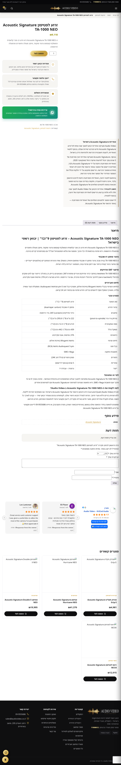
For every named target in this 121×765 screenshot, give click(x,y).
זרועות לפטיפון (100, 15)
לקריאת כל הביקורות (99, 521)
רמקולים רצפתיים (74, 718)
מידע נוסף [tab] (103, 222)
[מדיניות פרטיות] (6, 752)
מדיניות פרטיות (49, 727)
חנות (109, 15)
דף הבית (116, 15)
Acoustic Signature (31, 128)
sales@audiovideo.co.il (16, 718)
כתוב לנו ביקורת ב (100, 526)
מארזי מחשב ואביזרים (74, 744)
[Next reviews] (4, 518)
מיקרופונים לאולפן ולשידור (72, 731)
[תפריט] (116, 8)
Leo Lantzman (25, 505)
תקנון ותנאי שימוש (48, 718)
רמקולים (79, 714)
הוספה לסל (39, 53)
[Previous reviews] (78, 518)
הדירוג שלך (113, 453)
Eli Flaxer (64, 505)
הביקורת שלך (112, 457)
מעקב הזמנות (50, 714)
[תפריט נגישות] (5, 760)
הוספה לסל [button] (98, 614)
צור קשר (52, 731)
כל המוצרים (78, 748)
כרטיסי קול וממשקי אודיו (73, 740)
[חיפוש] (11, 8)
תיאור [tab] (112, 222)
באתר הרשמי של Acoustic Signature (100, 203)
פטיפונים (79, 735)
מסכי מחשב (78, 727)
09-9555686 (84, 2)
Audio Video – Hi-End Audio (96, 511)
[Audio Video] (64, 8)
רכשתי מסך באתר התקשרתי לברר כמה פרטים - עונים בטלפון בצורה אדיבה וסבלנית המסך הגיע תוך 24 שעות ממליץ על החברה (61, 519)
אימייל (115, 477)
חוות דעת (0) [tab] (90, 222)
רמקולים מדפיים (75, 723)
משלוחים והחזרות (48, 722)
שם (116, 472)
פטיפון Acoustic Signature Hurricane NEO (65, 601)
